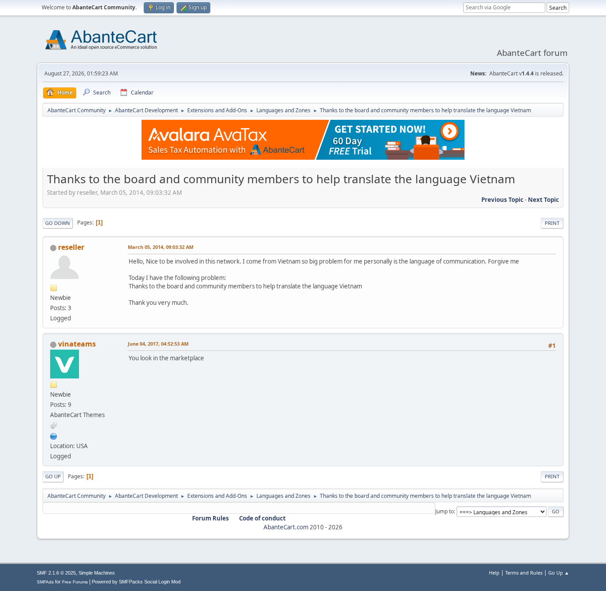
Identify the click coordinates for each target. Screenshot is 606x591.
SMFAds (45, 581)
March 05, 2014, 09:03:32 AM (160, 247)
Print (552, 223)
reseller (71, 247)
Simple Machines (97, 572)
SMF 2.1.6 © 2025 (56, 572)
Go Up (53, 476)
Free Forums (75, 581)
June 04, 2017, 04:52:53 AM (158, 343)
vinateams (77, 344)
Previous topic (502, 200)
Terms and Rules (524, 572)
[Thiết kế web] (53, 435)
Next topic (543, 200)
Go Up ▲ (558, 572)
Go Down (57, 223)
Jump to (444, 511)
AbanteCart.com (286, 527)
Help (494, 572)
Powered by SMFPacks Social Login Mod (136, 581)
